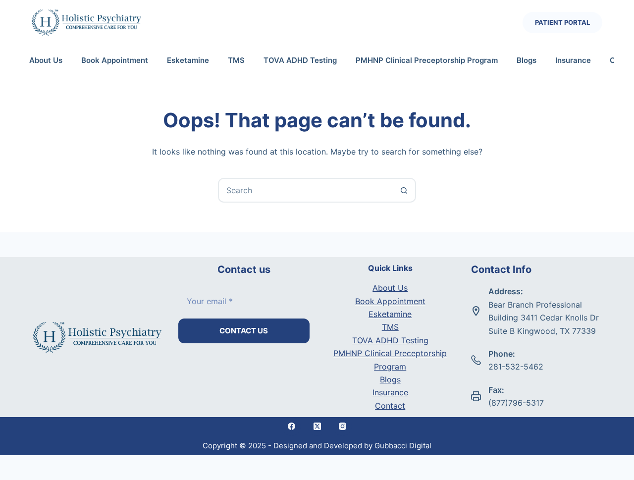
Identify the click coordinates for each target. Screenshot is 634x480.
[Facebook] (291, 426)
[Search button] (403, 190)
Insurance (573, 60)
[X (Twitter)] (317, 426)
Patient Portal (562, 22)
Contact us (243, 330)
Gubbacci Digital (402, 445)
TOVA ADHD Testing (300, 60)
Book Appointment (114, 60)
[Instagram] (342, 426)
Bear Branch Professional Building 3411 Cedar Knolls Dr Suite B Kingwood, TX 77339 (543, 318)
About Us (45, 60)
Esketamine (188, 60)
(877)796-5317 (516, 403)
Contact (390, 406)
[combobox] (305, 190)
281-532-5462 (515, 367)
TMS (236, 60)
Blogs (526, 60)
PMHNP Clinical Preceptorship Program (427, 60)
